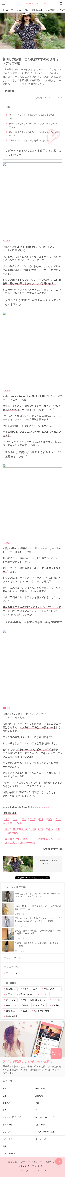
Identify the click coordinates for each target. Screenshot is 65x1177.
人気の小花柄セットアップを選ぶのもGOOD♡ (31, 140)
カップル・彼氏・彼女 (12, 1117)
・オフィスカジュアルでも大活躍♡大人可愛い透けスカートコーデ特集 (32, 821)
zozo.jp (6, 240)
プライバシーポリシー (31, 1161)
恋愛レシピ (32, 3)
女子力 (9, 994)
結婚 (4, 1096)
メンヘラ (44, 994)
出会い (5, 1110)
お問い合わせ (52, 1161)
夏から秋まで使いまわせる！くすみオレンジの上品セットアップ (34, 134)
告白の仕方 (40, 1005)
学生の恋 (6, 1103)
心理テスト (7, 1132)
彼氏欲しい (11, 989)
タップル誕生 (22, 1005)
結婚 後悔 (56, 1005)
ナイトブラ (11, 1000)
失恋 (25, 1011)
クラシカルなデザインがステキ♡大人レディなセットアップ (34, 125)
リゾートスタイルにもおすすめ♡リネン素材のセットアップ (34, 117)
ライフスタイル (9, 1153)
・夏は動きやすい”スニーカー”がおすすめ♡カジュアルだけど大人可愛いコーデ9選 (31, 841)
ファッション (12, 973)
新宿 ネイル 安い (26, 994)
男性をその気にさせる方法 (34, 1000)
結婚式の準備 (12, 1016)
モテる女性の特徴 (41, 1011)
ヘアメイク (7, 1139)
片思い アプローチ (52, 989)
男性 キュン (11, 1011)
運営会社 (12, 1161)
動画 (4, 1146)
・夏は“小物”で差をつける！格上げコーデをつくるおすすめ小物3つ (31, 831)
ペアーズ (56, 1000)
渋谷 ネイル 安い (30, 989)
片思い (5, 1088)
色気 (8, 1005)
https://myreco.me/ (39, 807)
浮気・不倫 (7, 1125)
